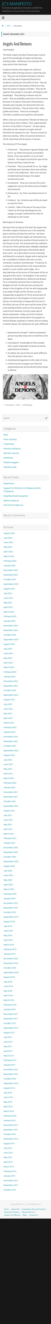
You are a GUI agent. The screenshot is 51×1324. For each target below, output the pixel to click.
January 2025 (9, 621)
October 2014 (10, 1190)
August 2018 (9, 977)
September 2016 (11, 1083)
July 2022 (8, 760)
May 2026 (8, 547)
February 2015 (10, 1171)
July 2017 (8, 1037)
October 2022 (10, 746)
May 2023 (8, 713)
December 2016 (11, 1069)
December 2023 (11, 681)
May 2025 (8, 602)
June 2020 (8, 875)
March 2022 (9, 778)
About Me (15, 1209)
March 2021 (9, 834)
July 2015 (8, 1148)
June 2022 (8, 764)
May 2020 (8, 880)
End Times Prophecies (13, 505)
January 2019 (9, 954)
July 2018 (8, 982)
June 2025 (8, 598)
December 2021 (11, 792)
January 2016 (9, 1120)
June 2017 (8, 1042)
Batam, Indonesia (11, 500)
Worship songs (10, 467)
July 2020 (8, 871)
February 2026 (10, 561)
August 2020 (9, 866)
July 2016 (8, 1093)
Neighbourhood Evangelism (16, 496)
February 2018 (10, 1005)
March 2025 (9, 612)
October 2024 (10, 635)
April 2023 (8, 718)
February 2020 (10, 894)
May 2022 (8, 769)
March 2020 (9, 889)
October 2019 (10, 912)
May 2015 (8, 1157)
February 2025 (10, 616)
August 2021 (9, 811)
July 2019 (8, 926)
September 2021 (11, 806)
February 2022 (10, 783)
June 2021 (8, 820)
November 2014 (11, 1185)
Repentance (9, 483)
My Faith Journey (11, 453)
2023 (9, 26)
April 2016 (8, 1106)
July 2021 (8, 815)
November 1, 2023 (13, 405)
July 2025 (8, 593)
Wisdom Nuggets (11, 462)
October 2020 (10, 857)
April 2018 (8, 995)
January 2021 (9, 843)
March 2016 (9, 1111)
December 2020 (11, 847)
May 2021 (8, 824)
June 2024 (8, 653)
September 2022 (11, 750)
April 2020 (8, 885)
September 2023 (11, 695)
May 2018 (8, 991)
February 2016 (10, 1116)
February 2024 (10, 672)
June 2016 (8, 1097)
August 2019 (9, 921)
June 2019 (8, 931)
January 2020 (9, 898)
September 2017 (11, 1028)
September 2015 (11, 1139)
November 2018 (11, 963)
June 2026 (8, 542)
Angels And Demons (17, 44)
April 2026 (8, 552)
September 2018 (11, 972)
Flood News (9, 444)
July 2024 (8, 649)
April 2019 (8, 940)
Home (6, 1209)
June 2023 (8, 709)
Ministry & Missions (12, 449)
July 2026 (8, 538)
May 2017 (8, 1046)
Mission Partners (28, 1212)
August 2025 (9, 589)
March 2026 (9, 556)
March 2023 (9, 723)
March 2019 (9, 945)
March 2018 (9, 1000)
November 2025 (11, 575)
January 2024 (9, 676)
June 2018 (8, 986)
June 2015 (8, 1153)
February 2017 (10, 1060)
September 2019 (11, 917)
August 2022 (9, 755)
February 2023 (10, 727)
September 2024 (11, 639)
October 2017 (10, 1023)
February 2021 (10, 838)
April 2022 (8, 773)
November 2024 (11, 630)
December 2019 (11, 903)
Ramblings (28, 405)
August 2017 (9, 1032)
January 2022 (9, 787)
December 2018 (11, 958)
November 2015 (11, 1130)
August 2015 (9, 1143)
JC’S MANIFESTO (17, 3)
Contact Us (33, 1215)
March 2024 (9, 667)
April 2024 (8, 663)
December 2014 (11, 1180)
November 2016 (11, 1074)
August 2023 (9, 699)
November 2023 (11, 686)
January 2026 (9, 565)
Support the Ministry (12, 1215)
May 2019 (8, 935)
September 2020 (11, 861)
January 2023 (9, 732)
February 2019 (10, 949)
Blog (6, 435)
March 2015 (9, 1167)
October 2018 (10, 968)
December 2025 (11, 570)
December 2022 (11, 737)
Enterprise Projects (11, 1212)
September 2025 (11, 584)
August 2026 (9, 533)
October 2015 (10, 1134)
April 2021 (8, 829)
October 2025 (10, 579)
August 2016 (9, 1088)
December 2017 (11, 1014)
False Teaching (10, 439)
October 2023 (10, 690)
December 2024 (11, 626)
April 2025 (8, 607)
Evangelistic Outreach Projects (34, 1209)
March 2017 (9, 1056)
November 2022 (11, 741)
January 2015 (9, 1176)
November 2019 (11, 908)
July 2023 (8, 704)
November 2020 (11, 852)
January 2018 (9, 1009)
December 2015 (11, 1125)
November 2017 (11, 1019)
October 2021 (10, 801)
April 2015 (8, 1162)
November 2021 (11, 797)
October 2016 (10, 1079)
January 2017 (9, 1065)
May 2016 (8, 1102)
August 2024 (9, 644)
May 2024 (8, 658)
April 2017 (8, 1051)
